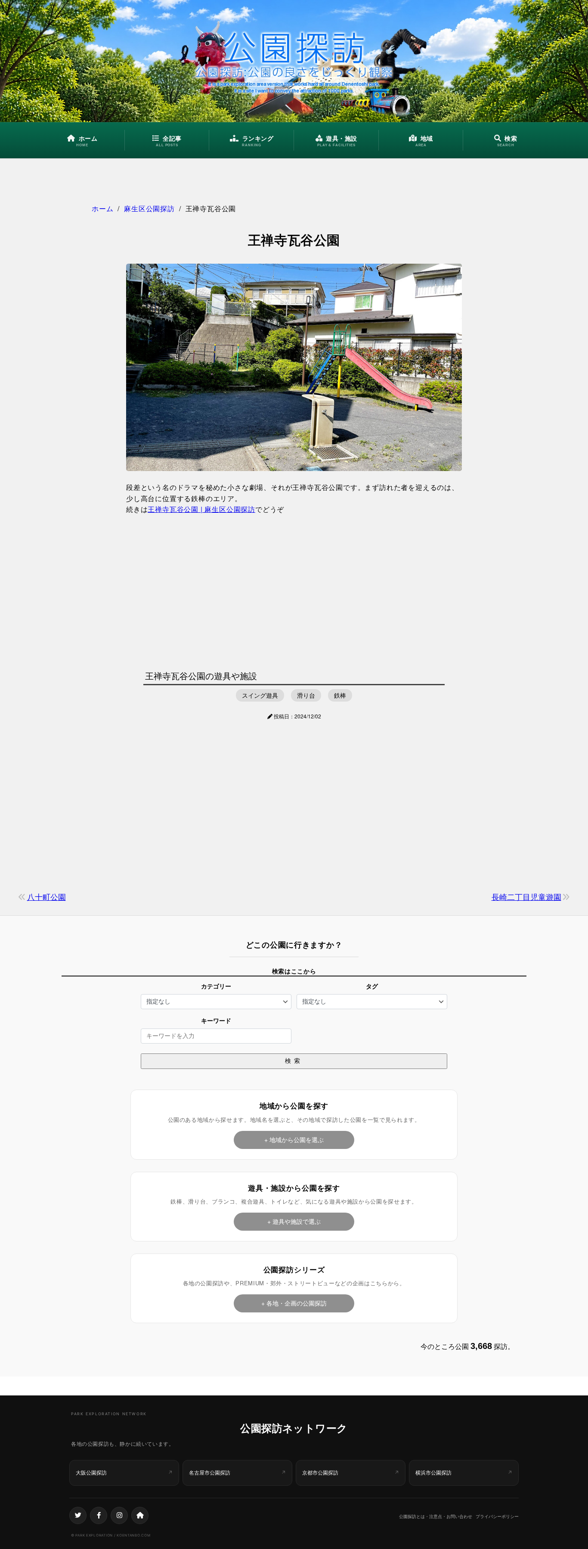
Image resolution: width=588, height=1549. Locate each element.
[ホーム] (140, 1515)
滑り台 (306, 695)
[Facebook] (98, 1515)
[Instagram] (119, 1515)
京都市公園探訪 (320, 1472)
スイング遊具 (260, 695)
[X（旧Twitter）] (78, 1515)
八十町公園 (46, 896)
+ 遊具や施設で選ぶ (294, 1221)
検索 (294, 1060)
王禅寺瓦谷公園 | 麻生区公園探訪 (201, 509)
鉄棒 (340, 695)
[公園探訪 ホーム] (294, 61)
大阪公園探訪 (91, 1472)
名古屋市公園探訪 (209, 1472)
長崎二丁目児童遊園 (526, 896)
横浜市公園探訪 (433, 1472)
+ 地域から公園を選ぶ (294, 1139)
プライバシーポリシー (497, 1516)
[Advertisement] (294, 590)
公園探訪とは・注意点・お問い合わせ (435, 1516)
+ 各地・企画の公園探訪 (294, 1303)
